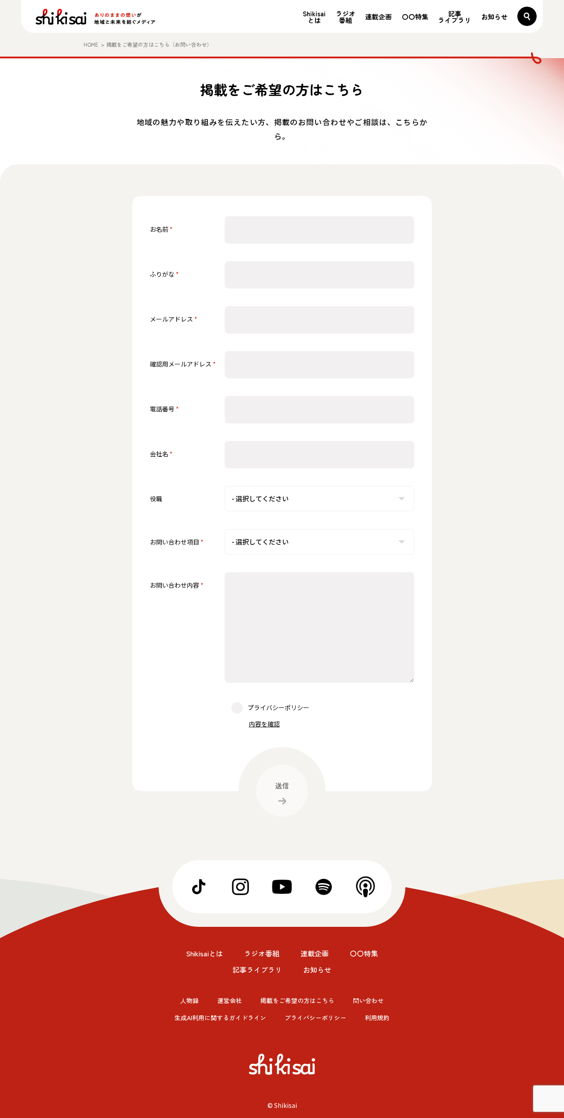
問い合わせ (368, 1000)
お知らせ (494, 16)
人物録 (189, 1000)
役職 (156, 498)
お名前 (159, 229)
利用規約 (377, 1017)
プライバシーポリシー (315, 1017)
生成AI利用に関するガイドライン (220, 1017)
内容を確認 (264, 723)
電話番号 (162, 408)
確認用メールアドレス (181, 363)
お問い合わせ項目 (174, 541)
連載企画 (378, 16)
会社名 (159, 453)
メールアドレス (171, 319)
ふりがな (162, 274)
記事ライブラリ (454, 17)
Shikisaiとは (314, 17)
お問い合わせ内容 (174, 585)
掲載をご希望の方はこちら (297, 1000)
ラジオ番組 (346, 17)
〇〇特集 (415, 16)
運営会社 (229, 1000)
